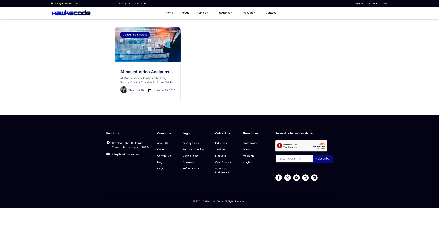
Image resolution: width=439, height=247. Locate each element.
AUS (121, 3)
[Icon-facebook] (278, 177)
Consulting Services (135, 34)
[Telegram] (296, 177)
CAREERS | (360, 3)
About (185, 12)
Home (169, 12)
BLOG (385, 3)
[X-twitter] (287, 177)
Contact (271, 12)
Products (248, 12)
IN (145, 3)
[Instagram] (305, 177)
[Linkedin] (314, 177)
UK (129, 3)
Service (201, 12)
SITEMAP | (373, 3)
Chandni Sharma (137, 90)
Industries (224, 12)
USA (137, 3)
